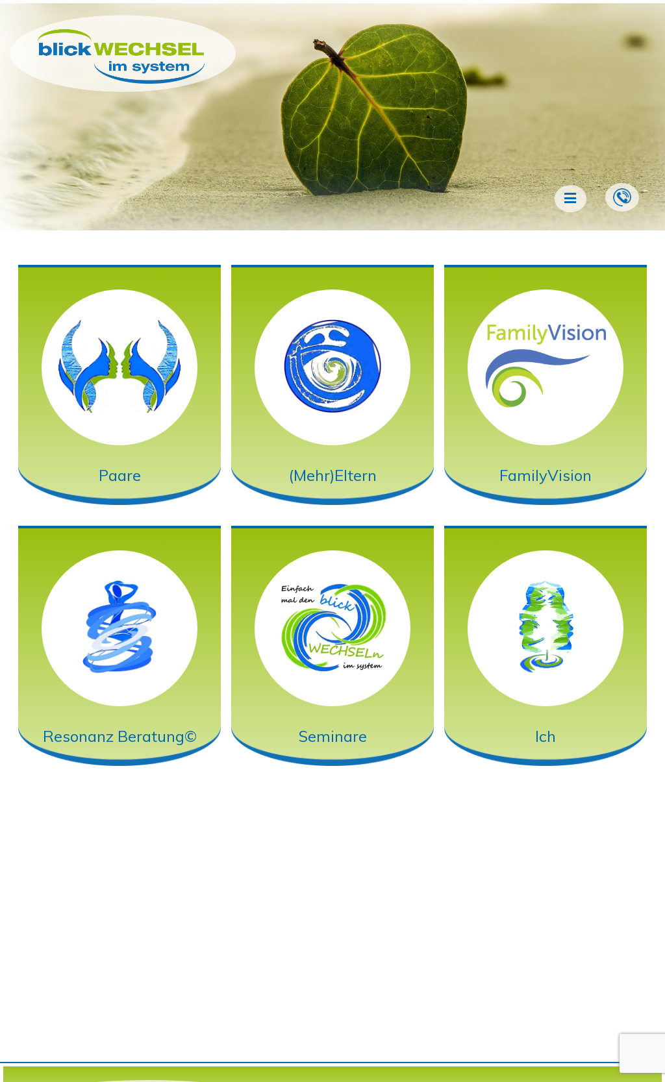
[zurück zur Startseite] (122, 80)
